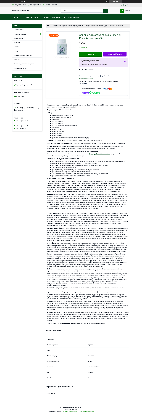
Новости (17, 42)
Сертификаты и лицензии (23, 55)
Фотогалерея (18, 30)
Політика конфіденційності (86, 411)
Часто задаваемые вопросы (24, 64)
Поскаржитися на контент (70, 411)
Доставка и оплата (72, 17)
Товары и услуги (31, 17)
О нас (46, 17)
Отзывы (17, 59)
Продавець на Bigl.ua (71, 409)
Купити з (111, 54)
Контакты (56, 17)
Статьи (16, 47)
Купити (91, 54)
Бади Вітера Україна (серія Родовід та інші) (68, 25)
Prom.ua (80, 407)
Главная (17, 17)
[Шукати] (105, 11)
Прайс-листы (18, 38)
